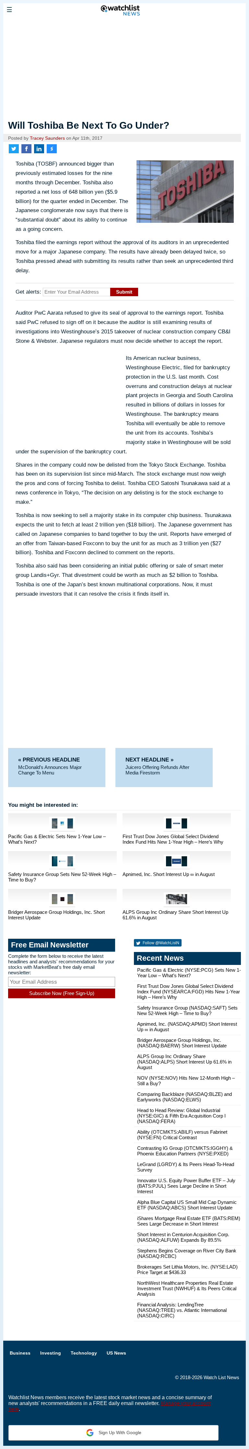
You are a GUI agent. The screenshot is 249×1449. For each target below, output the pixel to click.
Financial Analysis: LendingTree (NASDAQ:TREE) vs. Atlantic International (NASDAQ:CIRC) (182, 1310)
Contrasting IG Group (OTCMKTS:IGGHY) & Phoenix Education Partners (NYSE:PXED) (185, 1150)
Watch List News (221, 1377)
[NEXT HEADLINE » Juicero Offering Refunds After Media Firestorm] (164, 750)
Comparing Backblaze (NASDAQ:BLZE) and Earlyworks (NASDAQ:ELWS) (184, 1096)
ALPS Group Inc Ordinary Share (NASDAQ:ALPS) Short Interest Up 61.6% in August (184, 1062)
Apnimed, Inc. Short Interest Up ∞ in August (169, 874)
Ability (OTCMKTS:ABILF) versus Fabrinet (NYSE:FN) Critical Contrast (182, 1134)
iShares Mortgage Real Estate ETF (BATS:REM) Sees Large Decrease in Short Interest (188, 1221)
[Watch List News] (50, 24)
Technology (84, 1353)
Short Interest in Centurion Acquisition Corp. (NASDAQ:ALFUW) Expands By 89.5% (183, 1237)
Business (20, 1353)
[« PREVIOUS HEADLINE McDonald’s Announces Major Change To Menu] (61, 750)
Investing (50, 1353)
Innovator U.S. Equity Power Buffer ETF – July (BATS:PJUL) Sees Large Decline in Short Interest (186, 1186)
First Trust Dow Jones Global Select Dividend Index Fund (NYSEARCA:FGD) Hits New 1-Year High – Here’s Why (188, 991)
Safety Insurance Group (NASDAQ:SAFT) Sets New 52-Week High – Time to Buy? (187, 1010)
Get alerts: (28, 292)
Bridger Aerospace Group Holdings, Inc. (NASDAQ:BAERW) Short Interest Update (182, 1042)
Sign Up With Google (119, 1432)
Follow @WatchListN (160, 943)
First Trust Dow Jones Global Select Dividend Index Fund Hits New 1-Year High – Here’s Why (173, 839)
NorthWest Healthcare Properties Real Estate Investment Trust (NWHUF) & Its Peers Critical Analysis (186, 1288)
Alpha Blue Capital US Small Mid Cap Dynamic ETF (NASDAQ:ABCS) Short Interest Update (187, 1204)
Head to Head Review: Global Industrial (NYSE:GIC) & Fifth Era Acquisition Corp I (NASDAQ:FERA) (181, 1116)
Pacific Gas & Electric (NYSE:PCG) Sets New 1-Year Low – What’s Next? (189, 972)
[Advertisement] (124, 69)
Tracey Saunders (47, 138)
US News (116, 1353)
